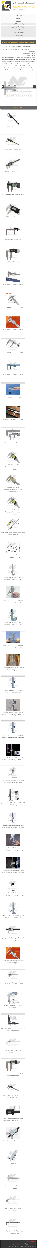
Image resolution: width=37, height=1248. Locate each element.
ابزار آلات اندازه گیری (18, 27)
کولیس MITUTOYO (18, 107)
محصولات (18, 21)
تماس (18, 38)
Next (35, 86)
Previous (3, 86)
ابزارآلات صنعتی (18, 35)
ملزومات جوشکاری (18, 32)
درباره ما (18, 18)
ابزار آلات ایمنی (18, 29)
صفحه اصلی (18, 15)
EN (19, 13)
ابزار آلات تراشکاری (18, 24)
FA (17, 13)
